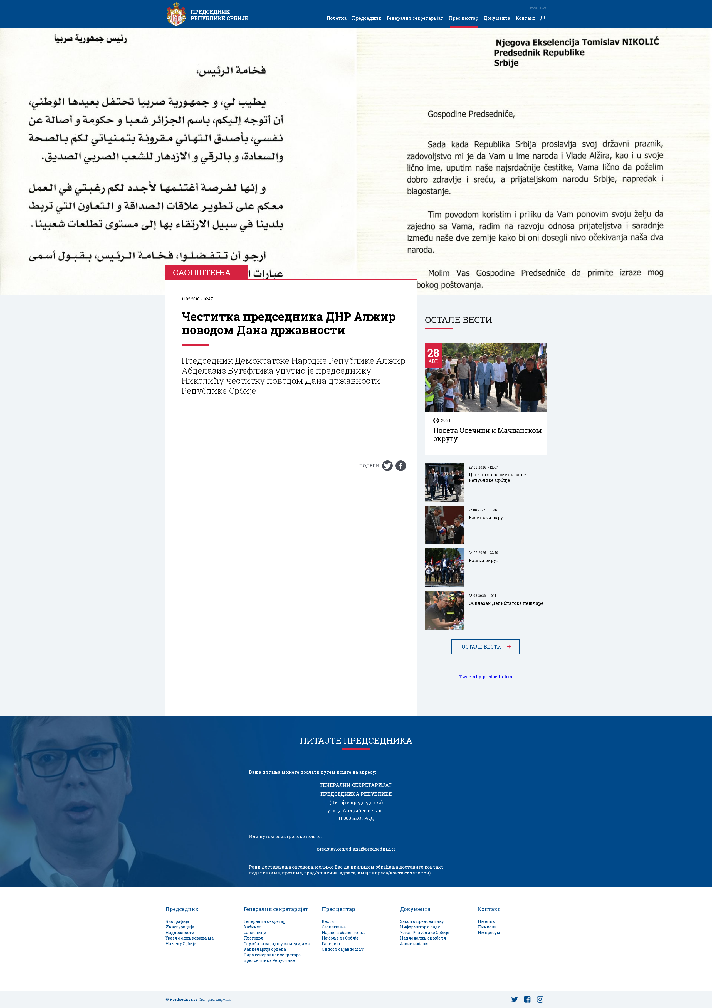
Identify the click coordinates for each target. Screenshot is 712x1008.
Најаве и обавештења (343, 932)
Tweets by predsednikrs (485, 677)
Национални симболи (423, 938)
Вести (328, 921)
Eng (533, 8)
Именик (486, 921)
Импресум (489, 932)
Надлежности (179, 932)
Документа (497, 18)
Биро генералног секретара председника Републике (272, 957)
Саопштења (334, 927)
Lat (543, 8)
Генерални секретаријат (415, 18)
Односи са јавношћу (343, 949)
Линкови (487, 927)
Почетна (337, 18)
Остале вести (481, 646)
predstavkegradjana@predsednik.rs (356, 849)
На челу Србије (180, 943)
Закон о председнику (422, 921)
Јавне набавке (415, 943)
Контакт (525, 18)
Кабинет (252, 927)
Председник (366, 18)
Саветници (255, 932)
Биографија (177, 921)
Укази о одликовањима (189, 938)
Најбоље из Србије (340, 938)
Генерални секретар (265, 921)
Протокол (254, 938)
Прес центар (463, 18)
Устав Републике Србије (424, 932)
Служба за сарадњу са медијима (277, 943)
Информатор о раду (420, 927)
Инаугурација (179, 927)
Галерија (331, 943)
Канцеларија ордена (265, 949)
